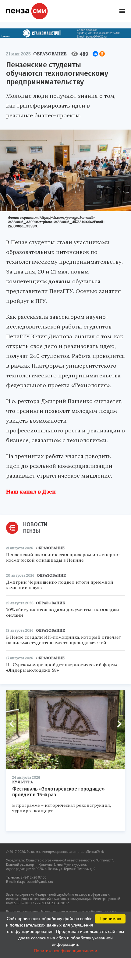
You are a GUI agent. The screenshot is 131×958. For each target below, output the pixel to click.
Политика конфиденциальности (65, 950)
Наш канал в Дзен (31, 491)
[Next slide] (117, 724)
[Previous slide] (13, 724)
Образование (50, 53)
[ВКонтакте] (95, 54)
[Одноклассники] (102, 54)
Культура (22, 782)
